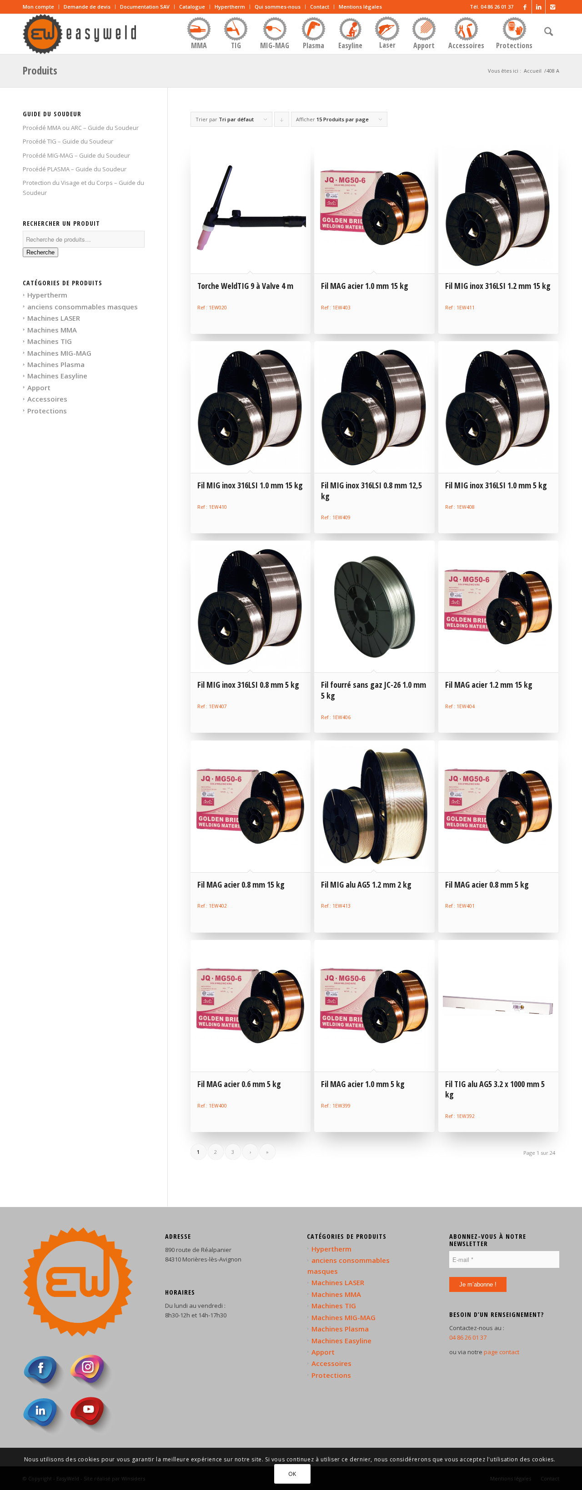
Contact (319, 6)
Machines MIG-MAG (59, 353)
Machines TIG (49, 341)
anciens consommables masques (82, 306)
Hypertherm (230, 6)
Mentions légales (360, 6)
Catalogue (192, 6)
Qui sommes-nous (278, 6)
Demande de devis (87, 6)
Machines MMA (52, 329)
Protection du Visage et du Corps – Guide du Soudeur (83, 187)
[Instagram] (552, 7)
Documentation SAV (145, 6)
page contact (501, 1352)
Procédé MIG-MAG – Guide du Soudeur (76, 155)
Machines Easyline (57, 375)
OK (292, 1474)
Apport (38, 387)
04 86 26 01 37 (468, 1337)
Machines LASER (53, 318)
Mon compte (38, 6)
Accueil (533, 70)
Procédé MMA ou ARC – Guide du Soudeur (81, 128)
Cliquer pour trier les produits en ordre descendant (282, 121)
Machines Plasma (56, 364)
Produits (40, 70)
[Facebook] (525, 7)
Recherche (40, 252)
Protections (47, 410)
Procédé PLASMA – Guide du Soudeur (74, 169)
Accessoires (47, 398)
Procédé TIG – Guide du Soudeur (68, 141)
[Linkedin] (538, 7)
